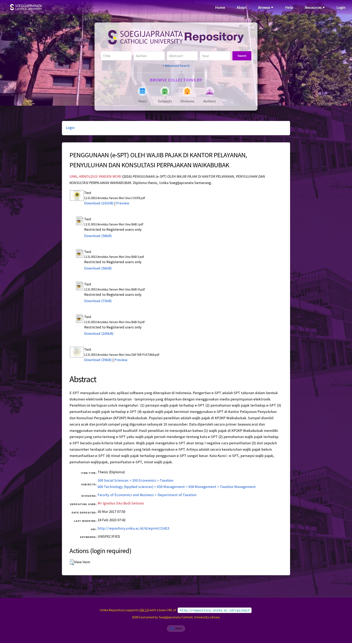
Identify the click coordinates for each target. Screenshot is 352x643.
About (241, 7)
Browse (264, 7)
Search (242, 55)
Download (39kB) (98, 359)
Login (341, 7)
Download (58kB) (98, 235)
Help (289, 7)
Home (220, 7)
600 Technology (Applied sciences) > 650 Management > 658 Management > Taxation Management (177, 486)
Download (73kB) (98, 300)
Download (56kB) (98, 268)
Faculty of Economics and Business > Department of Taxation (147, 494)
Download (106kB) (98, 333)
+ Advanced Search (176, 65)
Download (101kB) (98, 203)
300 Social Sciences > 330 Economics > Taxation (135, 480)
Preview (122, 203)
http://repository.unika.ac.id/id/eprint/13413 (133, 528)
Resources (313, 7)
